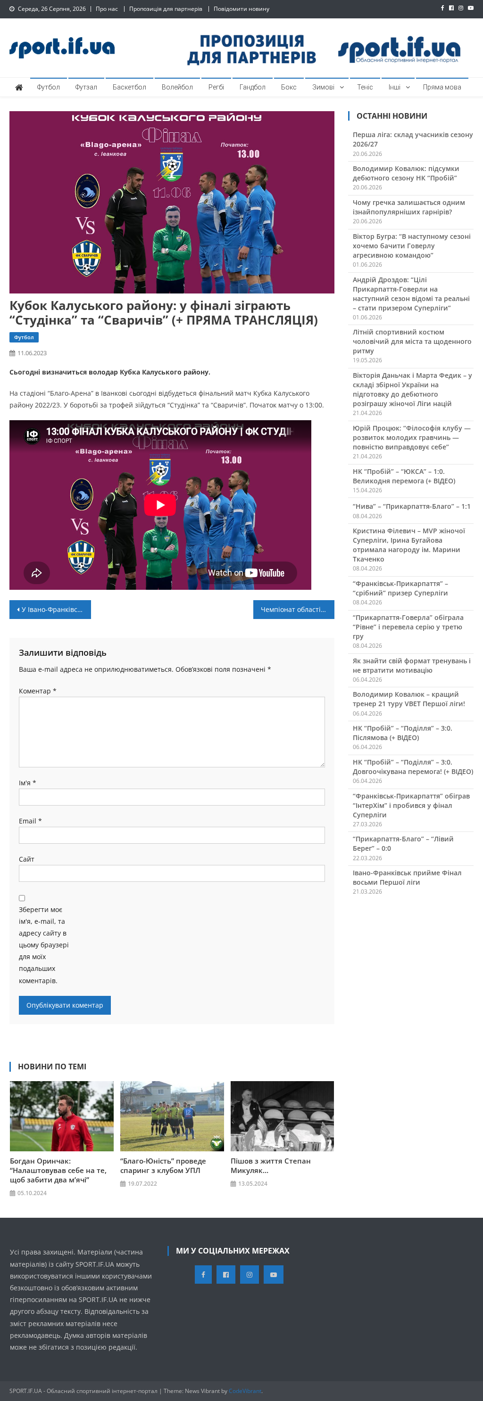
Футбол (48, 87)
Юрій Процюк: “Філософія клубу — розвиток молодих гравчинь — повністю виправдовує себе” (412, 437)
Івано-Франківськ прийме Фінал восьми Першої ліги (407, 877)
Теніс (365, 87)
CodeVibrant (245, 1391)
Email (30, 820)
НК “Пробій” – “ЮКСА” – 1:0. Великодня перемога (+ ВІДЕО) (404, 476)
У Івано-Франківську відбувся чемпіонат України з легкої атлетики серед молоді (56, 609)
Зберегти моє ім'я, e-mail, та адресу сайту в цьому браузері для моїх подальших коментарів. (44, 945)
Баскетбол (129, 87)
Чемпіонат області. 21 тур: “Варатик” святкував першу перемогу (297, 609)
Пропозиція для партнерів (165, 9)
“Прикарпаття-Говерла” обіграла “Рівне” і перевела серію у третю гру (408, 627)
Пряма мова (442, 87)
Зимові (323, 87)
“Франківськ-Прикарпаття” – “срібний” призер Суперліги (400, 588)
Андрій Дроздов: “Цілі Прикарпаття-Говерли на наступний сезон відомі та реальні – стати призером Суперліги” (411, 293)
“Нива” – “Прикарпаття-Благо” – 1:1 (412, 506)
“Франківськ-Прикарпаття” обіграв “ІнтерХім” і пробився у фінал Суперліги (411, 805)
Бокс (289, 87)
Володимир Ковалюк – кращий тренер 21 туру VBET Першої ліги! (409, 699)
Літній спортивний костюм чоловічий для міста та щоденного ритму (412, 341)
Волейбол (177, 87)
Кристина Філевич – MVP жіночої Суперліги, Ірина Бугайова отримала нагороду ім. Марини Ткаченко (409, 544)
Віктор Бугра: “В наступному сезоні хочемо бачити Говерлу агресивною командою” (412, 246)
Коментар (38, 690)
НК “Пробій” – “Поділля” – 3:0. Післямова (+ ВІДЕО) (402, 733)
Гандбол (253, 87)
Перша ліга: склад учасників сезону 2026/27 (413, 139)
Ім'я (27, 782)
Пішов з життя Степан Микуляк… (271, 1165)
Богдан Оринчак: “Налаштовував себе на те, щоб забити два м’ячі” (58, 1170)
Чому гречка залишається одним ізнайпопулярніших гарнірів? (409, 207)
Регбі (216, 87)
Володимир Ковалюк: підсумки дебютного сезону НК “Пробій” (406, 173)
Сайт (26, 859)
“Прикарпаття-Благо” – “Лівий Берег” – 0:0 (403, 843)
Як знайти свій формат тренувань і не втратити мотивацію (412, 665)
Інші (394, 87)
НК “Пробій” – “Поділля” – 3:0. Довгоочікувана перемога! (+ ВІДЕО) (413, 767)
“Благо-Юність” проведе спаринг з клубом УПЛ (163, 1165)
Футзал (86, 87)
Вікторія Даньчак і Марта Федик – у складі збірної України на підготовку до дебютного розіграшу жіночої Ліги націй (412, 389)
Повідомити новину (241, 9)
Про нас (107, 9)
